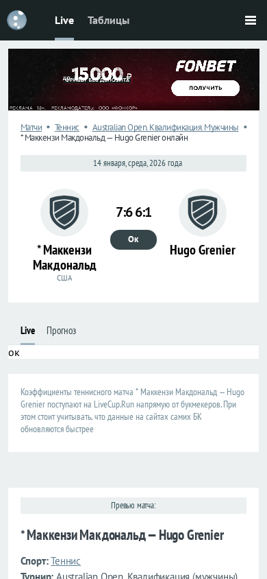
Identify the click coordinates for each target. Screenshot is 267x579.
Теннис (67, 127)
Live (64, 20)
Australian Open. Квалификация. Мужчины (165, 127)
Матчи (31, 127)
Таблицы (108, 20)
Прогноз (61, 330)
